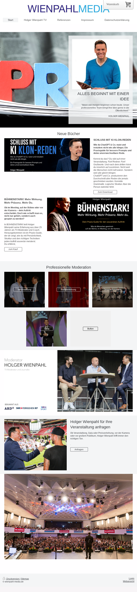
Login (131, 578)
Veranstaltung (24, 289)
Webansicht (128, 581)
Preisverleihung (68, 289)
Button (90, 328)
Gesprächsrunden (112, 289)
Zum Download (105, 192)
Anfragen (79, 449)
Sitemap (25, 579)
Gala (46, 328)
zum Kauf (13, 249)
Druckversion (13, 579)
